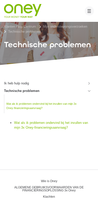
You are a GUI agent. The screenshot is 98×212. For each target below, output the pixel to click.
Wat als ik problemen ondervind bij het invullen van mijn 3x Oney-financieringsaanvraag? (41, 106)
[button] (89, 11)
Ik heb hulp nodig (16, 83)
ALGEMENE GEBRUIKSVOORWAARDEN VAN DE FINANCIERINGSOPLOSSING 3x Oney (49, 189)
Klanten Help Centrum (20, 26)
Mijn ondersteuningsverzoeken (65, 26)
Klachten (49, 196)
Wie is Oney (49, 181)
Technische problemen (24, 31)
